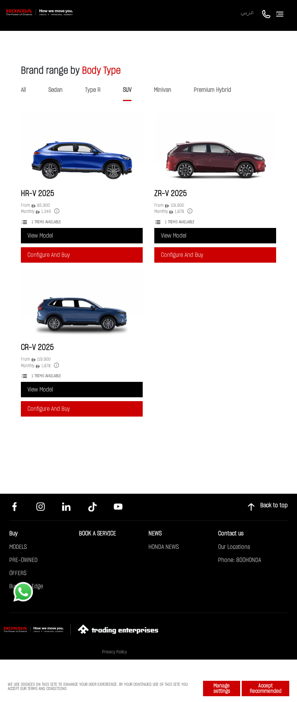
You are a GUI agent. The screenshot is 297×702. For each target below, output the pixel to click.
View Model (40, 236)
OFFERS (17, 573)
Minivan (162, 90)
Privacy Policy (114, 652)
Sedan (55, 90)
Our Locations (234, 547)
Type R (93, 90)
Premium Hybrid (212, 90)
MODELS (18, 547)
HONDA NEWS (163, 547)
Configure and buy (48, 255)
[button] (45, 120)
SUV (127, 90)
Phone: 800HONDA (239, 560)
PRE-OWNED (23, 560)
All (23, 90)
